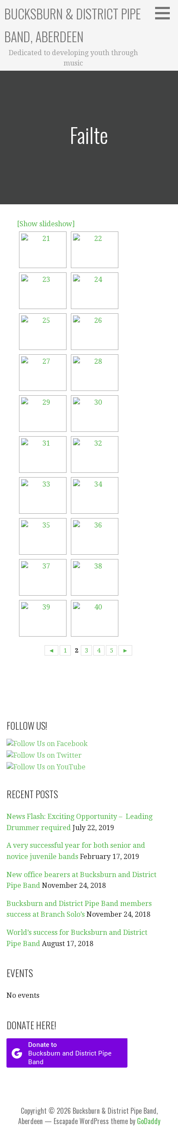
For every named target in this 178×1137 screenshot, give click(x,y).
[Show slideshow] (46, 224)
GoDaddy (148, 1121)
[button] (165, 13)
